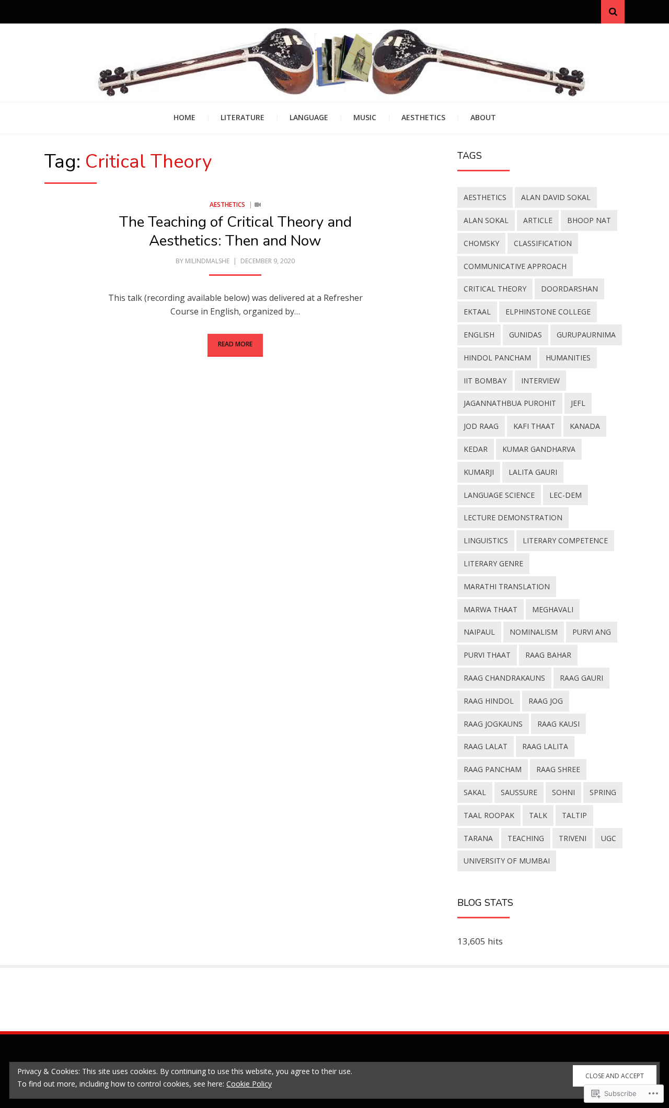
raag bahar (548, 655)
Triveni (572, 838)
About (483, 117)
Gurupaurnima (586, 335)
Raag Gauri (581, 678)
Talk (538, 815)
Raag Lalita (545, 746)
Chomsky (481, 243)
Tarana (478, 838)
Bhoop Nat (589, 220)
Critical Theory (495, 289)
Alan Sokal (486, 220)
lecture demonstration (513, 517)
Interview (540, 381)
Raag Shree (558, 769)
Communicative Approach (515, 266)
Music (364, 117)
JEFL (578, 403)
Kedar (476, 449)
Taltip (574, 815)
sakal (475, 792)
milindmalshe (207, 260)
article (537, 220)
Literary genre (493, 563)
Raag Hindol (489, 701)
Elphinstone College (548, 312)
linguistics (486, 540)
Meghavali (552, 609)
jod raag (481, 426)
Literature (242, 117)
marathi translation (507, 586)
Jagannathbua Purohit (510, 403)
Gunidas (525, 335)
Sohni (563, 792)
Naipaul (479, 632)
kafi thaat (534, 426)
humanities (568, 358)
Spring (603, 792)
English (479, 335)
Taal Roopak (489, 815)
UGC (608, 838)
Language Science (499, 495)
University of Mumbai (507, 861)
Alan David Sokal (556, 197)
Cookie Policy (249, 1084)
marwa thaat (490, 609)
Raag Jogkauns (493, 724)
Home (184, 117)
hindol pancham (497, 358)
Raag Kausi (558, 724)
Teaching (525, 838)
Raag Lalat (485, 746)
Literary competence (565, 540)
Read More (235, 344)
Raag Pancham (493, 769)
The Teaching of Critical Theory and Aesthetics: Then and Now (235, 231)
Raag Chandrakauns (504, 678)
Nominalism (534, 632)
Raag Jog (545, 701)
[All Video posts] (258, 204)
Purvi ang (591, 632)
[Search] (613, 12)
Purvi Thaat (487, 655)
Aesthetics (423, 117)
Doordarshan (569, 289)
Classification (543, 243)
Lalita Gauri (533, 472)
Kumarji (479, 472)
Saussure (519, 792)
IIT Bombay (485, 381)
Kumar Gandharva (538, 449)
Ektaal (477, 312)
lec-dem (565, 495)
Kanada (585, 426)
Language (309, 117)
